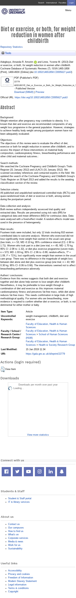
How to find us (15, 531)
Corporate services (18, 538)
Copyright (13, 591)
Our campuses (16, 527)
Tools (7, 53)
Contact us (14, 524)
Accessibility (15, 570)
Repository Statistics (11, 47)
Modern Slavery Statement (22, 581)
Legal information (17, 584)
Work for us (14, 545)
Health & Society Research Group (57, 344)
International (51, 3)
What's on (13, 534)
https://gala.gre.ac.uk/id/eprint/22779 (45, 353)
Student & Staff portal (19, 498)
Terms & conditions (18, 588)
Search (41, 3)
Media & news (15, 541)
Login (71, 3)
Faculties (62, 3)
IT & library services (19, 502)
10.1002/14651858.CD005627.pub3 (52, 72)
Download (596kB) (24, 92)
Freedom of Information (20, 577)
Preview (40, 92)
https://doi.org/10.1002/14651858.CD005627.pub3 (41, 97)
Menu (68, 10)
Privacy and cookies (19, 574)
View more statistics (38, 434)
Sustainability (15, 548)
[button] (3, 369)
